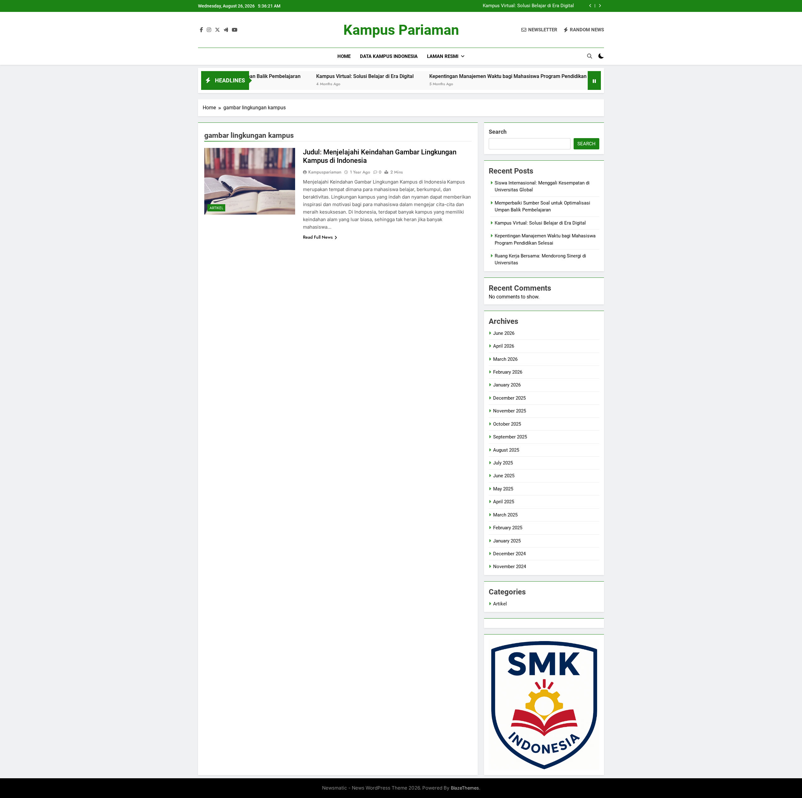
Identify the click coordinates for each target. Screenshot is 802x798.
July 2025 (503, 463)
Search (498, 131)
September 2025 (510, 437)
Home (344, 56)
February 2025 (507, 528)
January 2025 (507, 541)
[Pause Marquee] (594, 80)
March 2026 (505, 359)
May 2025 (503, 489)
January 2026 (507, 385)
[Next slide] (600, 5)
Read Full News (318, 237)
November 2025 (509, 411)
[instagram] (209, 30)
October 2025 (507, 424)
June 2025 (503, 476)
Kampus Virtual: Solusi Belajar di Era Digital (528, 5)
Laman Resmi (442, 56)
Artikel (216, 208)
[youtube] (234, 30)
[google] (226, 30)
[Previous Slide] (590, 5)
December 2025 (509, 398)
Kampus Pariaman (401, 30)
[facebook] (201, 30)
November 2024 (509, 566)
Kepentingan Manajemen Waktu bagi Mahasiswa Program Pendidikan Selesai (481, 76)
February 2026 (507, 372)
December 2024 (509, 554)
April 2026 (503, 346)
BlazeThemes (465, 787)
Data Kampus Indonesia (389, 56)
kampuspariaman (324, 172)
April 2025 (503, 502)
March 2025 (505, 515)
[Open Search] (589, 56)
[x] (217, 30)
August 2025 (506, 450)
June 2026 (503, 333)
